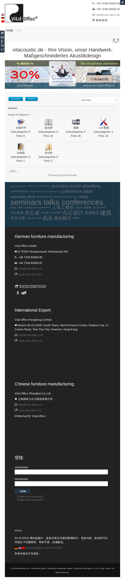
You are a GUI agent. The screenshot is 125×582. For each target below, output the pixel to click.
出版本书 (21, 127)
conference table (76, 191)
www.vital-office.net (30, 340)
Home (9, 30)
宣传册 (48, 127)
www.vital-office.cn (30, 410)
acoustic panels (18, 186)
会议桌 (78, 207)
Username (21, 467)
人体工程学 (63, 207)
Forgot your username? (30, 499)
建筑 (106, 213)
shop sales (16, 207)
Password (21, 479)
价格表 (21, 152)
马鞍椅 (75, 218)
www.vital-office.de (30, 274)
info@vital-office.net (30, 335)
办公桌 (32, 213)
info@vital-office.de (108, 15)
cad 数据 (103, 127)
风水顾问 (62, 218)
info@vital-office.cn (30, 404)
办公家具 (16, 213)
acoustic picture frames (39, 186)
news (83, 196)
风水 (48, 218)
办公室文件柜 (99, 207)
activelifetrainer (19, 191)
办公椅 (45, 212)
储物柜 (87, 207)
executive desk (23, 197)
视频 (76, 127)
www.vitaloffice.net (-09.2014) (44, 547)
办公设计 (72, 213)
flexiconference (45, 196)
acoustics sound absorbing (75, 186)
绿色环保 (31, 218)
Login (113, 40)
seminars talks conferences (56, 202)
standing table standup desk (37, 207)
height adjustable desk (65, 196)
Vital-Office (21, 13)
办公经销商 (55, 212)
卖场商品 (92, 213)
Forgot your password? (30, 496)
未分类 (48, 152)
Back (13, 171)
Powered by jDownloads (62, 175)
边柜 (39, 218)
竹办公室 (17, 218)
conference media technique (44, 191)
